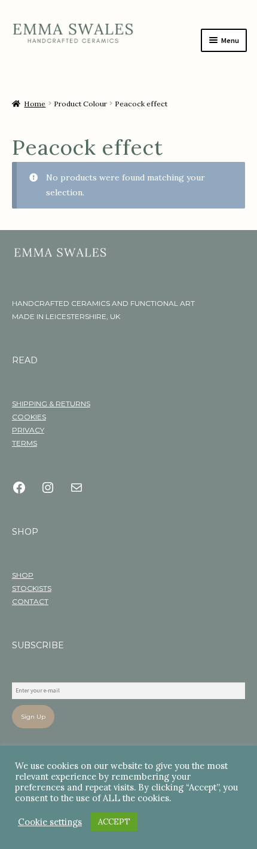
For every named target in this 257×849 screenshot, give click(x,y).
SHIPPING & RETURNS (51, 403)
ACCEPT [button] (114, 822)
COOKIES (29, 416)
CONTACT (30, 601)
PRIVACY (28, 429)
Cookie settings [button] (50, 822)
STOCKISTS (31, 588)
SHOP (22, 575)
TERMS (24, 443)
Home (34, 103)
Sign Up (33, 717)
